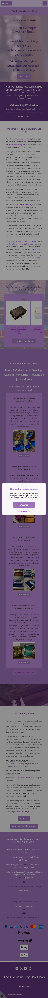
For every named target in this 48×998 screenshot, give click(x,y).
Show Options (23, 511)
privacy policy (33, 499)
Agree (25, 504)
